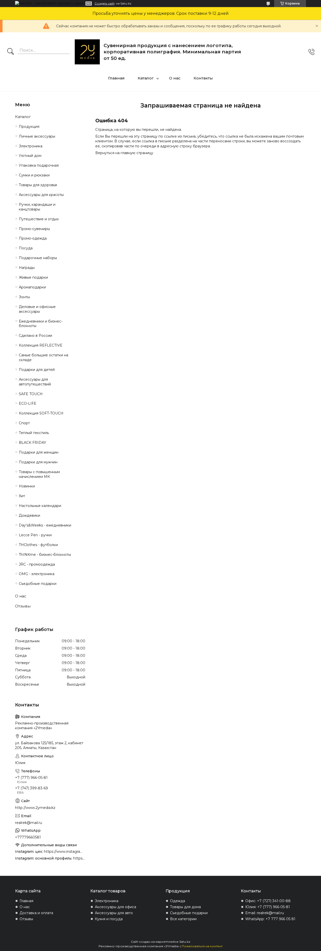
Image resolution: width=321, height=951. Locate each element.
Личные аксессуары (37, 136)
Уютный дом (30, 155)
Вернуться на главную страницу (124, 153)
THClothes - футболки (38, 545)
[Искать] (10, 52)
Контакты (203, 78)
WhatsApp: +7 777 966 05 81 (270, 919)
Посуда (26, 248)
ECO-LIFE (27, 403)
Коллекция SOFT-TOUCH (41, 413)
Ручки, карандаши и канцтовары (37, 207)
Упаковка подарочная (39, 165)
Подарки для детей (37, 369)
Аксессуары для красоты (41, 194)
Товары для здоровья (38, 185)
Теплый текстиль (34, 433)
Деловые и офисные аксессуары (37, 309)
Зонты (24, 297)
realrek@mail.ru (28, 822)
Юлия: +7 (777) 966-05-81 (267, 907)
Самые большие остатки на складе (43, 357)
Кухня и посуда (109, 919)
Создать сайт (105, 3)
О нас (175, 78)
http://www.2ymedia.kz (35, 807)
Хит (22, 496)
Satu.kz (184, 941)
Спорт (24, 423)
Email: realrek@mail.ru (264, 913)
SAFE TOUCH (31, 394)
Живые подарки (33, 277)
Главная (116, 78)
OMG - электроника (36, 574)
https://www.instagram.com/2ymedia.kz (79, 858)
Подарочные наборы (38, 258)
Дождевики (29, 515)
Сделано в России (35, 335)
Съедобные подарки (37, 583)
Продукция (29, 126)
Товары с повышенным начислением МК (39, 474)
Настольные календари (40, 505)
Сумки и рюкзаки (34, 175)
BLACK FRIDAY (32, 442)
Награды (27, 267)
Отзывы (23, 606)
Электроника (30, 146)
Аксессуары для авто (114, 913)
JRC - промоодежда (37, 564)
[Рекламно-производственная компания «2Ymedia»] (87, 51)
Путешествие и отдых (39, 219)
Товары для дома (185, 907)
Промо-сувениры (34, 229)
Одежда (177, 901)
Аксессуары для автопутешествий (35, 381)
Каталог (146, 78)
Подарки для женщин (38, 452)
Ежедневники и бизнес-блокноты (40, 323)
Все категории (183, 919)
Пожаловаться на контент (202, 946)
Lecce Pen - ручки (35, 535)
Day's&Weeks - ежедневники (45, 525)
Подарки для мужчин (38, 462)
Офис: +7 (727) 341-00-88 (268, 901)
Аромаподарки (32, 287)
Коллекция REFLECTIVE (40, 345)
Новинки (27, 486)
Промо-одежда (33, 238)
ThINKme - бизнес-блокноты (45, 554)
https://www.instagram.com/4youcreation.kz (64, 851)
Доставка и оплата (36, 913)
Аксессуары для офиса (115, 907)
